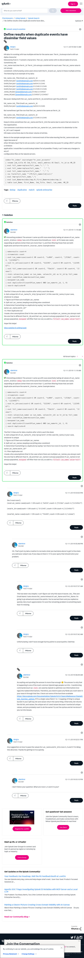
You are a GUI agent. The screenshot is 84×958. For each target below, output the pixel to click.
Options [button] (77, 21)
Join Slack (63, 827)
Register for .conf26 (22, 829)
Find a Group (22, 857)
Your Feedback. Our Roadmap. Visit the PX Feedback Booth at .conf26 (35, 876)
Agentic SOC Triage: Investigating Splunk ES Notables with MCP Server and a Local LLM (40, 890)
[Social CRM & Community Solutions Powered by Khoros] (76, 928)
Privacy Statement (10, 954)
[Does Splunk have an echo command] (82, 356)
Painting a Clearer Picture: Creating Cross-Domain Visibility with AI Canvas (37, 904)
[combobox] (29, 10)
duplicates (22, 190)
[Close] (61, 948)
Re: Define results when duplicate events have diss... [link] (24, 21)
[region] (32, 951)
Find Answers (7, 18)
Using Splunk (20, 18)
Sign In (73, 4)
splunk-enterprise (44, 190)
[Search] (53, 10)
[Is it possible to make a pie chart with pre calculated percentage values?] (78, 356)
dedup (12, 190)
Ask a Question (71, 10)
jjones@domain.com (23, 92)
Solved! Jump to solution (15, 29)
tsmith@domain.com (24, 81)
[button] (79, 29)
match (31, 190)
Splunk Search (33, 18)
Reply (75, 205)
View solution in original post (15, 328)
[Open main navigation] (81, 4)
